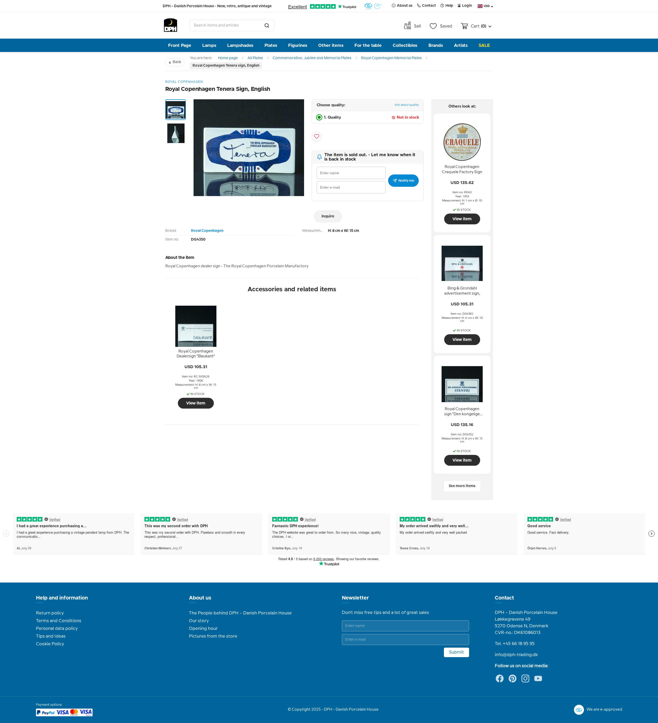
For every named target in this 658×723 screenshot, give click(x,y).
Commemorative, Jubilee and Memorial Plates (312, 58)
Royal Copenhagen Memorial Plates (391, 58)
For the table (368, 45)
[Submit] (266, 25)
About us (200, 598)
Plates (270, 45)
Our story (199, 621)
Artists (461, 45)
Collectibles (405, 45)
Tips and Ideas (51, 636)
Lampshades (240, 45)
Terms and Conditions (58, 621)
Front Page (179, 45)
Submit (456, 652)
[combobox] (231, 25)
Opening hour (203, 629)
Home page (228, 58)
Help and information (62, 598)
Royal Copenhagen (207, 231)
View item (195, 403)
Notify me (406, 180)
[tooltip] (195, 354)
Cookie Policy (50, 644)
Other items (330, 45)
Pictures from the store (213, 636)
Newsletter (355, 598)
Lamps (209, 45)
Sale (484, 45)
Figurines (297, 45)
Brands (435, 45)
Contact (504, 598)
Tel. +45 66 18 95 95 (515, 644)
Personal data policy (57, 629)
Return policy (50, 613)
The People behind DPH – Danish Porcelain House (240, 613)
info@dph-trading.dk (516, 655)
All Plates (255, 58)
